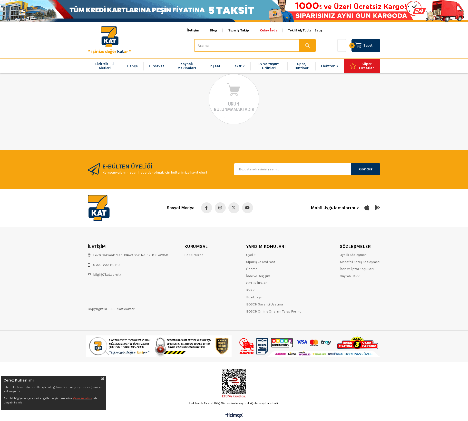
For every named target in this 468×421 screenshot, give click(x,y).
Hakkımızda (194, 255)
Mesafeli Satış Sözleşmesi (360, 262)
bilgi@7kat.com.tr (107, 275)
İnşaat (214, 66)
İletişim (193, 30)
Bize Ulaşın (254, 297)
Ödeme (251, 269)
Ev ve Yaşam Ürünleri (269, 66)
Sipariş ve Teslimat (260, 262)
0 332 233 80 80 (106, 265)
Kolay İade (268, 30)
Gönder (365, 169)
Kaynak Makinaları (186, 66)
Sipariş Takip (238, 30)
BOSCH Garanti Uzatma (264, 304)
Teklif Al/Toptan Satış (305, 30)
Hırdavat (156, 66)
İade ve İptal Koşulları (357, 269)
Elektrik (238, 66)
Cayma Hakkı (350, 276)
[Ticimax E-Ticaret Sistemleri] (234, 415)
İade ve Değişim (258, 276)
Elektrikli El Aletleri (104, 66)
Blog (213, 30)
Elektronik (330, 66)
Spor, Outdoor (301, 66)
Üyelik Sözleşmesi (353, 255)
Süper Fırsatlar (366, 66)
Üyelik (250, 255)
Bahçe (132, 66)
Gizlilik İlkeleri (256, 283)
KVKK (250, 290)
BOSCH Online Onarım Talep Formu (274, 311)
